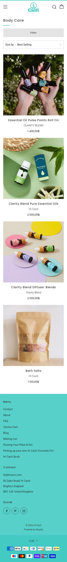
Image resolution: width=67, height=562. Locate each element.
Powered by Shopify (33, 529)
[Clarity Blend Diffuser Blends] (33, 251)
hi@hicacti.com (12, 474)
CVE (31, 541)
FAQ (5, 421)
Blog (6, 433)
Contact (8, 409)
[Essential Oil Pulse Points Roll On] (33, 84)
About (6, 415)
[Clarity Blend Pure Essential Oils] (33, 168)
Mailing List (10, 438)
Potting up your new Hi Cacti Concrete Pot (28, 450)
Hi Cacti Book (11, 456)
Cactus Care (10, 427)
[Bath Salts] (33, 335)
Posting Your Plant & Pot (18, 444)
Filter (33, 32)
